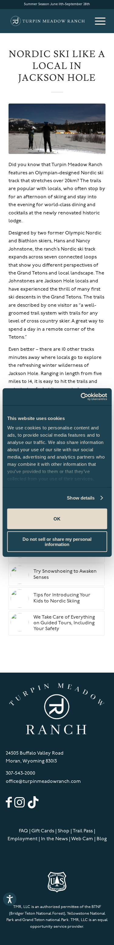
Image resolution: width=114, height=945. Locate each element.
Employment (22, 839)
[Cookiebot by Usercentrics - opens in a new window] (81, 397)
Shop (63, 831)
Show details (81, 497)
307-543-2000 (20, 773)
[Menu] (97, 21)
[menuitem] (97, 21)
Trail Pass (83, 831)
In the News (54, 839)
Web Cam (82, 839)
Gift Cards (42, 831)
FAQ (23, 831)
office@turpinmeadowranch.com (43, 781)
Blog (102, 839)
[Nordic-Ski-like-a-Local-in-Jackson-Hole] (57, 129)
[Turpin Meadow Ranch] (47, 21)
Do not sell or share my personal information (57, 542)
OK (57, 518)
